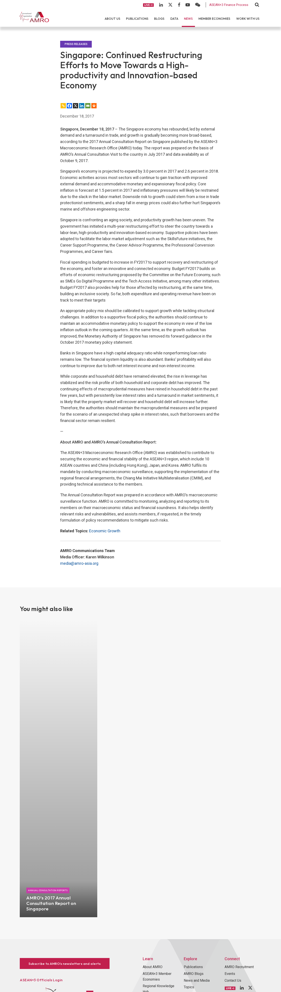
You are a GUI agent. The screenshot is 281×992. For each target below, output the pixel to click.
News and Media (197, 980)
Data (174, 19)
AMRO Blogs (194, 974)
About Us (112, 19)
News (188, 19)
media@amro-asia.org (79, 563)
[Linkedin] (81, 105)
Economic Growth (104, 531)
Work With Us (247, 19)
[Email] (87, 105)
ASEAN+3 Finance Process (228, 5)
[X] (75, 105)
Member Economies (214, 19)
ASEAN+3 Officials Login (41, 980)
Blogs (159, 19)
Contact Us (233, 980)
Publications (137, 19)
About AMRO (152, 967)
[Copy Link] (63, 105)
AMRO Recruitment (239, 967)
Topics (189, 987)
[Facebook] (69, 105)
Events (230, 974)
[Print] (94, 105)
